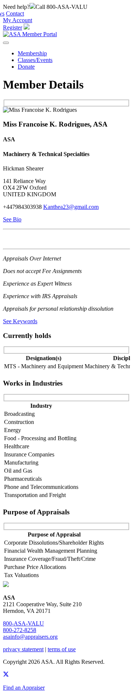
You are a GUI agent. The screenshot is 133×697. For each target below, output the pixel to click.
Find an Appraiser (24, 687)
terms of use (62, 649)
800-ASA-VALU (23, 623)
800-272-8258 (19, 630)
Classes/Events (35, 60)
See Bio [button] (12, 219)
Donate (26, 66)
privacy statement (23, 649)
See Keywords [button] (20, 321)
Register (12, 27)
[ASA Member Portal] (30, 34)
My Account (17, 20)
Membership (32, 53)
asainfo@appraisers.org (30, 637)
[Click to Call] (32, 7)
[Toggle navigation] (6, 43)
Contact (15, 13)
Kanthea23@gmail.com (71, 207)
